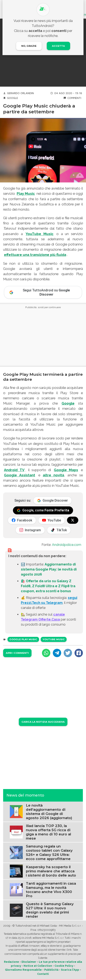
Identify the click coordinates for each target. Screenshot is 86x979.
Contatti (43, 973)
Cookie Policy (63, 965)
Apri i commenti (17, 652)
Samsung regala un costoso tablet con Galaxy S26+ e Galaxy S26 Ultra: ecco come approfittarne (49, 852)
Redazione (11, 961)
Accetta (58, 45)
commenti (74, 98)
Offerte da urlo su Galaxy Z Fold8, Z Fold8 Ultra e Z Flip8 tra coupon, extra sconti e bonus (48, 586)
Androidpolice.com (66, 545)
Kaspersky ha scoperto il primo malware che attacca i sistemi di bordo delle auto (51, 871)
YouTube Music (39, 234)
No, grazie (29, 45)
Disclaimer (29, 961)
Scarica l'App (70, 969)
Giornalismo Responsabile (23, 969)
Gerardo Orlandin (20, 93)
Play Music (26, 193)
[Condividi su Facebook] (79, 653)
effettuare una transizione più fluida (35, 255)
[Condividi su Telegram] (57, 653)
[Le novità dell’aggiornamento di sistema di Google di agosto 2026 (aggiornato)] (16, 811)
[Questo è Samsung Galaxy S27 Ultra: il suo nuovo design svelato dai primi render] (16, 910)
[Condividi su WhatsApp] (46, 653)
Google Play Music (23, 639)
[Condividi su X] (68, 653)
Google (12, 98)
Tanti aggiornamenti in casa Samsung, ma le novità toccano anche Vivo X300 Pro (51, 889)
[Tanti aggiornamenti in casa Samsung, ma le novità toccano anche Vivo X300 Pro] (16, 890)
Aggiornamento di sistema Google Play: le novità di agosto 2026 (49, 569)
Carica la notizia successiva (43, 721)
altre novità (53, 475)
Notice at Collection (38, 965)
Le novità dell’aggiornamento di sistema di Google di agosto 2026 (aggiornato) (49, 811)
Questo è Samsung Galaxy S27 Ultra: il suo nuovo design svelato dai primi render (50, 910)
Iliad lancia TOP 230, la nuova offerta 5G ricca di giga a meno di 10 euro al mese (48, 832)
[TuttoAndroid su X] (72, 520)
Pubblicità (51, 969)
